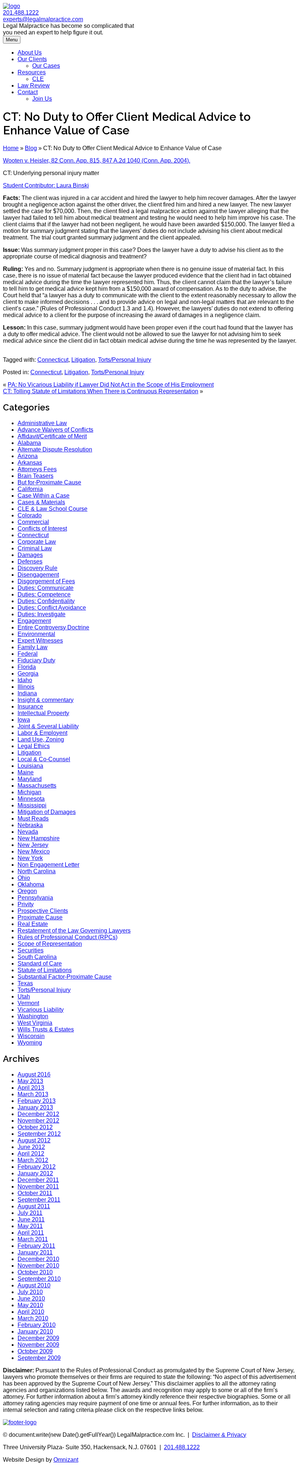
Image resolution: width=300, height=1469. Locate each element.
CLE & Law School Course (52, 509)
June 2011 (31, 1219)
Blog (31, 148)
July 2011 (30, 1213)
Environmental (36, 634)
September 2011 (39, 1200)
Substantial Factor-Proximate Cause (65, 977)
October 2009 (35, 1351)
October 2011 (35, 1193)
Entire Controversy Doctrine (53, 627)
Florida (27, 667)
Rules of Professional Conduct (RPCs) (67, 937)
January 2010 (35, 1331)
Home (11, 148)
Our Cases (46, 66)
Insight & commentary (46, 700)
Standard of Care (40, 963)
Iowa (24, 720)
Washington (33, 1016)
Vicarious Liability (41, 1010)
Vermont (28, 1003)
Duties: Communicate (46, 588)
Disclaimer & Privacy (219, 1435)
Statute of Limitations (45, 970)
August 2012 (34, 1140)
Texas (25, 983)
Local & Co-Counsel (44, 759)
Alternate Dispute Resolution (55, 449)
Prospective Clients (43, 911)
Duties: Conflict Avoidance (52, 608)
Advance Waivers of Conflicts (55, 430)
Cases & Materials (41, 502)
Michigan (29, 792)
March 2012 (33, 1160)
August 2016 (34, 1074)
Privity (26, 904)
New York (30, 858)
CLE (38, 79)
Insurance (30, 706)
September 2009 (39, 1358)
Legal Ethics (34, 746)
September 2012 (39, 1134)
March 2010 (33, 1318)
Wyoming (30, 1043)
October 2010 (35, 1272)
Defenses (30, 561)
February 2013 (37, 1101)
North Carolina (37, 871)
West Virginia (35, 1023)
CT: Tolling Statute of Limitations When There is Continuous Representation (100, 391)
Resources (32, 72)
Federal (28, 654)
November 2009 (38, 1345)
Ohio (24, 878)
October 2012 (35, 1127)
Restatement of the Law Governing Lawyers (74, 930)
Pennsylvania (35, 898)
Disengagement (38, 575)
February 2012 (37, 1167)
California (30, 489)
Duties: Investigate (41, 614)
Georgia (28, 673)
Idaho (25, 680)
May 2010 (30, 1305)
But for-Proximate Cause (49, 482)
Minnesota (31, 799)
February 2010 (37, 1325)
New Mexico (34, 851)
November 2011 (38, 1186)
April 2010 (31, 1312)
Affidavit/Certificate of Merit (52, 436)
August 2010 (34, 1285)
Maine (26, 772)
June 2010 (31, 1298)
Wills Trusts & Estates (46, 1029)
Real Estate (33, 924)
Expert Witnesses (40, 640)
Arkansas (30, 463)
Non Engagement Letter (48, 865)
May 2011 (30, 1226)
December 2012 (38, 1114)
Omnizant (65, 1460)
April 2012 (31, 1153)
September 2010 (39, 1279)
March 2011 (33, 1239)
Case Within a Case (44, 495)
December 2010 (38, 1259)
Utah (24, 996)
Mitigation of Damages (47, 812)
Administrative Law (42, 423)
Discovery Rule (37, 568)
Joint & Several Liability (48, 726)
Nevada (28, 832)
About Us (30, 52)
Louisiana (30, 766)
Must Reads (33, 818)
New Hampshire (39, 838)
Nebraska (30, 825)
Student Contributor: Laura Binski (46, 185)
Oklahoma (31, 884)
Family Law (33, 647)
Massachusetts (37, 785)
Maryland (30, 779)
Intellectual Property (43, 713)
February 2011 (36, 1246)
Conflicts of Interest (42, 528)
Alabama (29, 443)
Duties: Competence (44, 594)
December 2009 (38, 1338)
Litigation (83, 360)
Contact (28, 92)
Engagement (34, 621)
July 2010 (30, 1292)
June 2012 (31, 1147)
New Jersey (33, 845)
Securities (31, 950)
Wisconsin (31, 1036)
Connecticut (52, 360)
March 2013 (33, 1094)
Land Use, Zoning (41, 739)
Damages (30, 555)
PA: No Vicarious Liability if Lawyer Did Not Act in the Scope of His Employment (111, 385)
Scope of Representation (50, 944)
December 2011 (38, 1180)
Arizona (28, 456)
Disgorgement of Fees (46, 581)
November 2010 (38, 1265)
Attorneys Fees (37, 469)
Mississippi (32, 805)
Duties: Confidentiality (46, 601)
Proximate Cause (40, 917)
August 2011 (34, 1206)
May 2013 (30, 1081)
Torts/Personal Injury (124, 360)
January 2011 (35, 1252)
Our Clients (32, 59)
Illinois (26, 687)
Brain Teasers (35, 476)
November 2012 (38, 1120)
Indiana (27, 693)
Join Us (42, 99)
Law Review (34, 85)
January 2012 (35, 1173)
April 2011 (31, 1233)
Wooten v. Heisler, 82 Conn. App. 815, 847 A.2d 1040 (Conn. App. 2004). (96, 160)
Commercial (33, 522)
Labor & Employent (42, 733)
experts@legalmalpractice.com (43, 19)
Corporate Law (37, 542)
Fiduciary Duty (36, 660)
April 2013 (31, 1088)
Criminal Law (35, 548)
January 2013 (35, 1107)
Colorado (30, 515)
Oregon (27, 891)
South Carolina (37, 957)
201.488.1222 (21, 13)
